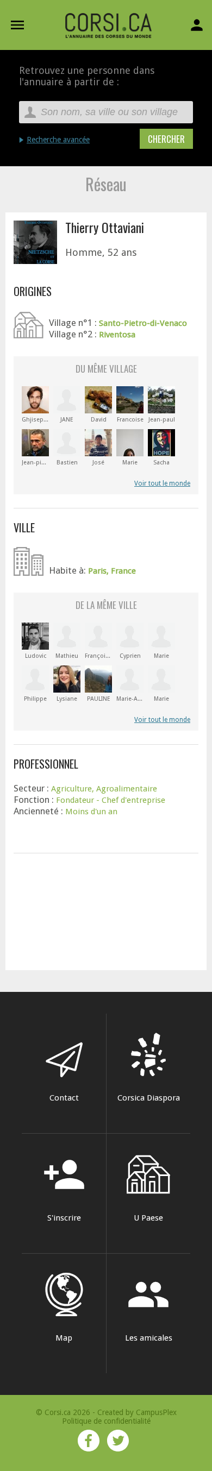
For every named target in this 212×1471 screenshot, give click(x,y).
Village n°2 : (74, 334)
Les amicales (148, 1308)
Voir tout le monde (162, 483)
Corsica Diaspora (148, 1098)
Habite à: (68, 570)
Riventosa (117, 335)
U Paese (148, 1218)
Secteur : (32, 788)
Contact (64, 1098)
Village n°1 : (74, 322)
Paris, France (112, 571)
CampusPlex (156, 1412)
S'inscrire (64, 1188)
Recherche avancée (58, 139)
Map (63, 1338)
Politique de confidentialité (106, 1421)
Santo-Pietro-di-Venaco (143, 323)
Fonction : (35, 799)
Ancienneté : (39, 811)
